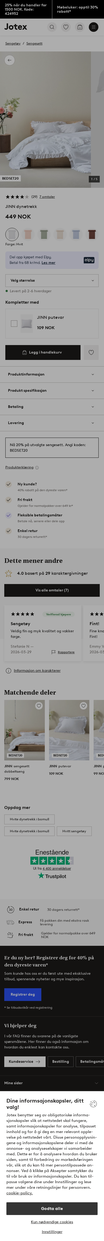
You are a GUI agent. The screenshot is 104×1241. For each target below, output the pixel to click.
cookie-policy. (19, 1193)
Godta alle (52, 1208)
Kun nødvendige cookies (52, 1222)
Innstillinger (52, 1232)
